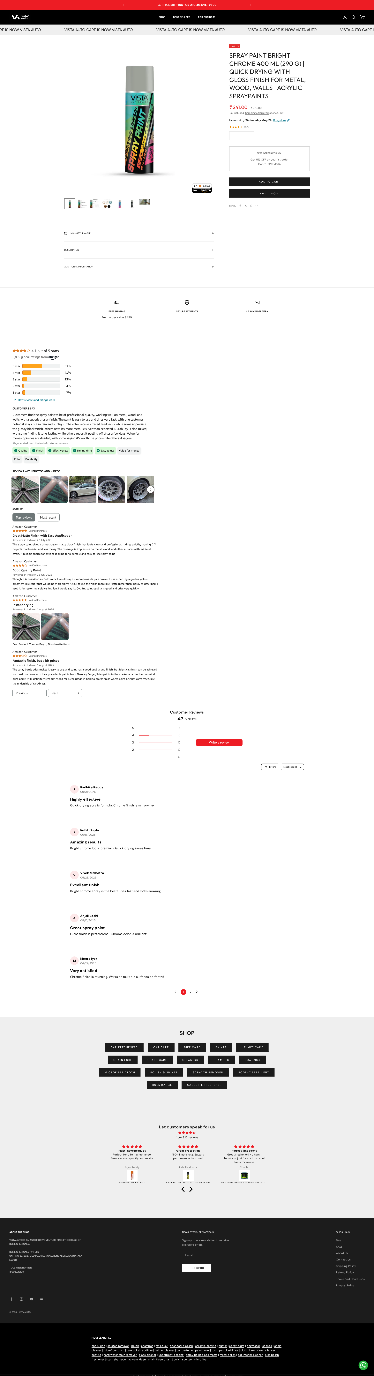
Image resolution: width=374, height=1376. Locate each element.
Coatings (253, 1060)
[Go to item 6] (132, 203)
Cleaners (190, 1060)
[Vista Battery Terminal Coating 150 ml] (188, 1175)
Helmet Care (252, 1047)
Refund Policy (345, 1272)
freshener (98, 1359)
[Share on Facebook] (240, 205)
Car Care (161, 1047)
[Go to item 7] (144, 201)
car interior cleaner (250, 1355)
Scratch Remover (208, 1072)
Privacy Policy (345, 1285)
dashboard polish (181, 1346)
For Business (206, 17)
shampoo (147, 1346)
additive (147, 1350)
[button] (155, 728)
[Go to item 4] (107, 203)
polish (135, 1346)
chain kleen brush (159, 1359)
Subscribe (196, 1268)
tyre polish (133, 1350)
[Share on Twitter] (245, 205)
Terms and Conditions (350, 1279)
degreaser (253, 1346)
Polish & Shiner (164, 1072)
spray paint (236, 1346)
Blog (338, 1240)
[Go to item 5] (119, 203)
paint (198, 1350)
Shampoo (221, 1060)
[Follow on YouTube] (32, 1299)
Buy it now (269, 193)
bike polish (272, 1355)
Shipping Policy (346, 1266)
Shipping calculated (257, 113)
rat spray (162, 1346)
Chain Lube (122, 1060)
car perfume (185, 1350)
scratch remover (118, 1346)
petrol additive (228, 1350)
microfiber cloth (114, 1350)
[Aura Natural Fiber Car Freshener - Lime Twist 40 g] (244, 1175)
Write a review (219, 742)
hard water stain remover (120, 1355)
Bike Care (192, 1047)
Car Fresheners (124, 1047)
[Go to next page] (198, 992)
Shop (162, 17)
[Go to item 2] (82, 203)
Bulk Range (162, 1085)
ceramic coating (205, 1346)
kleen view (256, 1350)
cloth (244, 1350)
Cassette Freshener (204, 1085)
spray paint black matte (201, 1355)
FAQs (339, 1246)
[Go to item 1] (69, 203)
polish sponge (183, 1359)
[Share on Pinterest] (251, 205)
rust (214, 1350)
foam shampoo (116, 1359)
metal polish (228, 1355)
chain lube (98, 1346)
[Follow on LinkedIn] (42, 1299)
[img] (187, 1132)
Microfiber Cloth (120, 1072)
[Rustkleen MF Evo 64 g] (132, 1175)
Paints (221, 1047)
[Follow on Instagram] (21, 1299)
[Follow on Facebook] (11, 1299)
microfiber (200, 1359)
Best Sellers (181, 17)
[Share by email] (256, 205)
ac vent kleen (137, 1359)
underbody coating (171, 1355)
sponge (267, 1346)
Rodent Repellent (253, 1072)
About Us (342, 1253)
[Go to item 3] (94, 203)
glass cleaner (147, 1355)
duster (223, 1346)
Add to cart (269, 181)
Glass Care (157, 1060)
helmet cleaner (164, 1350)
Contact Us (343, 1259)
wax (206, 1350)
